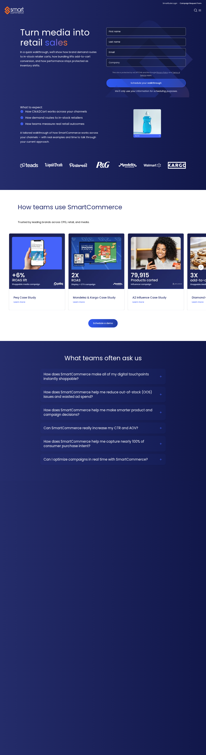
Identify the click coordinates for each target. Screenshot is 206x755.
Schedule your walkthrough (146, 83)
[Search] (195, 10)
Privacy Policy (162, 72)
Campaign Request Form (191, 3)
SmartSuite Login (170, 3)
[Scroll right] (201, 267)
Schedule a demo (103, 323)
